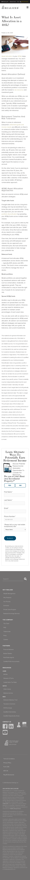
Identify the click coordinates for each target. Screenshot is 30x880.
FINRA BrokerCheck (13, 1)
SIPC (7, 803)
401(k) (20, 56)
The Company (8, 620)
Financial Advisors (8, 649)
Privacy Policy (7, 762)
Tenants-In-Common (9, 704)
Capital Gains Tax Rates (10, 682)
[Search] (25, 579)
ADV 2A (5, 770)
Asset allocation (7, 56)
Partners (6, 645)
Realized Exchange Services (11, 613)
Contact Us (7, 722)
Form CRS (6, 766)
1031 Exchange (7, 708)
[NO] (20, 485)
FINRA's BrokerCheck (15, 808)
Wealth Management (9, 593)
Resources (7, 667)
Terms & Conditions (9, 759)
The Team (6, 623)
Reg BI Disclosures (8, 774)
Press (4, 635)
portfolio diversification (9, 214)
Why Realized (8, 590)
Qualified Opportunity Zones (11, 716)
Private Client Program (9, 609)
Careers (5, 639)
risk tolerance (19, 90)
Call (18, 1)
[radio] (9, 485)
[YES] (9, 485)
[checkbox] (15, 485)
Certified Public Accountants (11, 661)
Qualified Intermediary (9, 712)
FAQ (4, 627)
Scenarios (6, 605)
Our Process (6, 601)
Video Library (7, 689)
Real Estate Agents (8, 657)
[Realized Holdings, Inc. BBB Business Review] (18, 724)
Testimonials (6, 631)
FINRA (4, 803)
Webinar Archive (8, 693)
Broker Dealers (7, 653)
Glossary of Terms (8, 678)
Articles (5, 674)
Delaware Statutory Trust (10, 700)
